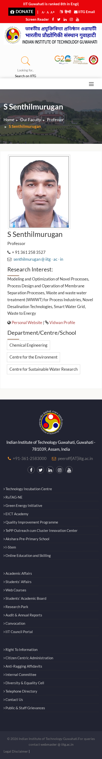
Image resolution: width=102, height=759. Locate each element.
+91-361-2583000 (29, 458)
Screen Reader (37, 19)
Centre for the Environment (33, 357)
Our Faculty (30, 119)
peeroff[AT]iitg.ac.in (75, 458)
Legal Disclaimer (16, 751)
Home (9, 119)
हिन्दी (67, 12)
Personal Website (27, 322)
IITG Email (86, 12)
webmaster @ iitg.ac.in (57, 744)
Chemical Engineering (28, 345)
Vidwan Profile (62, 322)
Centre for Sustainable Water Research (43, 369)
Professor (55, 119)
